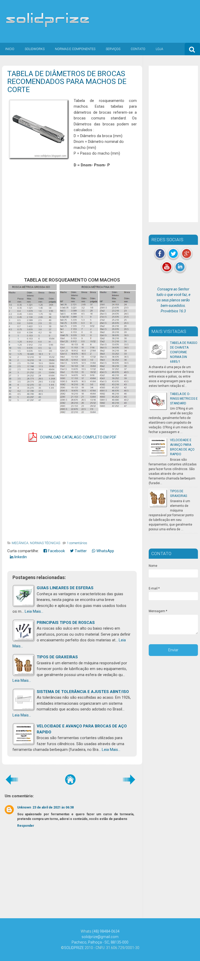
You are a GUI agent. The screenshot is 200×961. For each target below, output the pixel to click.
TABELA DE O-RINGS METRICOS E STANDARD (184, 398)
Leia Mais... (34, 611)
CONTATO (138, 49)
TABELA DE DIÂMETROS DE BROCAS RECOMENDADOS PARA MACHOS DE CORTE (66, 81)
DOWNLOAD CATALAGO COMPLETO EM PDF (78, 437)
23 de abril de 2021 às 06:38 (53, 807)
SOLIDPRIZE (74, 948)
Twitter (80, 551)
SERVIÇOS (113, 49)
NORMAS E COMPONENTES (75, 49)
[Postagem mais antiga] (129, 779)
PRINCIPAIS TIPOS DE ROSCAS (66, 622)
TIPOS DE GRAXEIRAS (57, 657)
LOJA (159, 49)
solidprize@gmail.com (100, 937)
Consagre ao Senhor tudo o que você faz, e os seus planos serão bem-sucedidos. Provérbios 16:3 (173, 300)
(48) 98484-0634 (106, 931)
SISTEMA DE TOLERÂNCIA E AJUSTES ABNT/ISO (83, 691)
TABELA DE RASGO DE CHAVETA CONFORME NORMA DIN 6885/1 (183, 352)
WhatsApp (104, 551)
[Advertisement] (72, 222)
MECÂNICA (20, 543)
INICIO (9, 49)
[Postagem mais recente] (11, 779)
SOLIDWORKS (35, 49)
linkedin (20, 557)
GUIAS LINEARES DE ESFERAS (65, 588)
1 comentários (77, 543)
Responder (25, 826)
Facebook (56, 551)
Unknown (24, 807)
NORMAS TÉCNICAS (45, 543)
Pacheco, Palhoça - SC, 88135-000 (100, 942)
